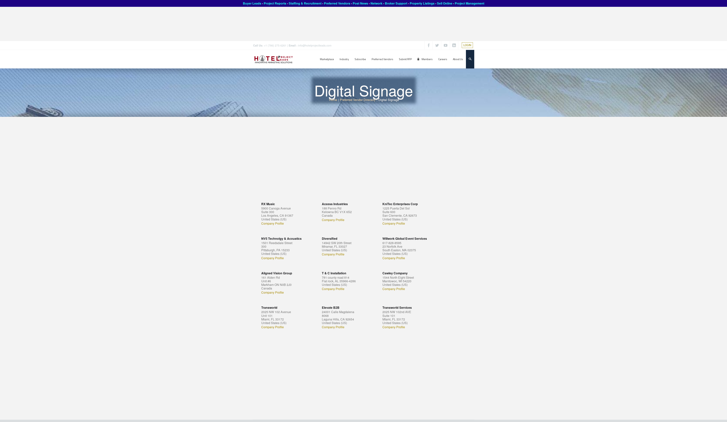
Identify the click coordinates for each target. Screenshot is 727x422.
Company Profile (272, 223)
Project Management (469, 3)
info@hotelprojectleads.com (315, 45)
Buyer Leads (252, 3)
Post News (360, 3)
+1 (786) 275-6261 (275, 45)
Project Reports (275, 3)
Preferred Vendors (337, 3)
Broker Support (396, 3)
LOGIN (467, 45)
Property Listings (422, 3)
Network (376, 3)
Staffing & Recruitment (305, 3)
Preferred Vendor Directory (358, 100)
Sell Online (444, 3)
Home (333, 100)
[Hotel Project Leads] (273, 59)
